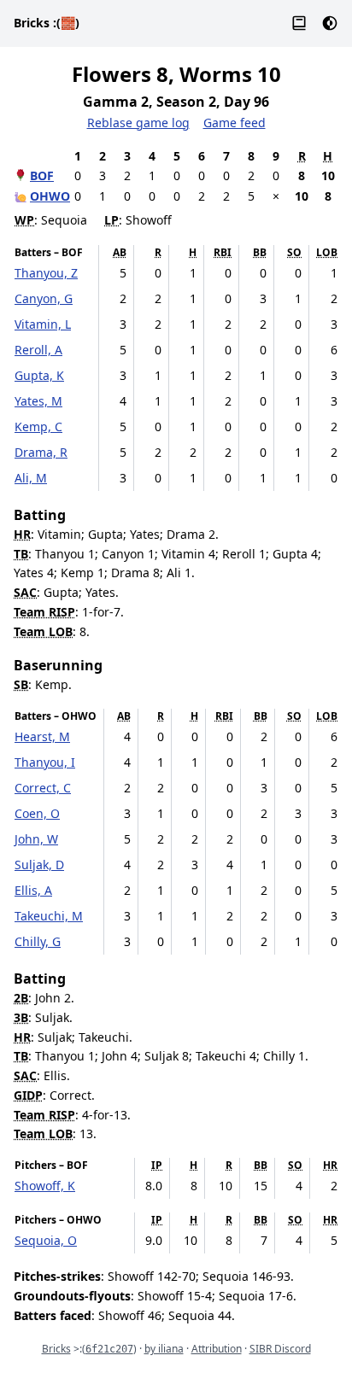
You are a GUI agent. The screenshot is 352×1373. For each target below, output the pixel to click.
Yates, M (38, 401)
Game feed (234, 122)
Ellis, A (33, 890)
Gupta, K (39, 375)
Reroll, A (38, 350)
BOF (42, 175)
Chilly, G (38, 941)
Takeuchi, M (49, 916)
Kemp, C (38, 426)
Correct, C (43, 788)
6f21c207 (109, 1349)
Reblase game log (138, 122)
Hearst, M (42, 736)
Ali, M (31, 478)
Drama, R (41, 452)
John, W (36, 839)
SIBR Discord (280, 1348)
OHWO (50, 196)
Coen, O (37, 813)
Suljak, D (39, 864)
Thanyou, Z (46, 273)
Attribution (216, 1348)
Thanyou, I (45, 762)
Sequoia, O (46, 1240)
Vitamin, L (43, 324)
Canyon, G (44, 298)
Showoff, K (45, 1185)
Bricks (46, 23)
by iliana (164, 1348)
